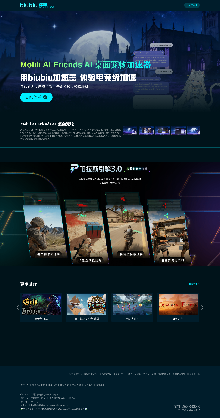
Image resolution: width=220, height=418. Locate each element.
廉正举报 (100, 385)
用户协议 (88, 385)
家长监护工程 (38, 385)
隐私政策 (64, 385)
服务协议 (52, 385)
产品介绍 (76, 385)
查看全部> (194, 284)
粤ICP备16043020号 (29, 402)
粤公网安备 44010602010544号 (37, 409)
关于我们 (24, 385)
